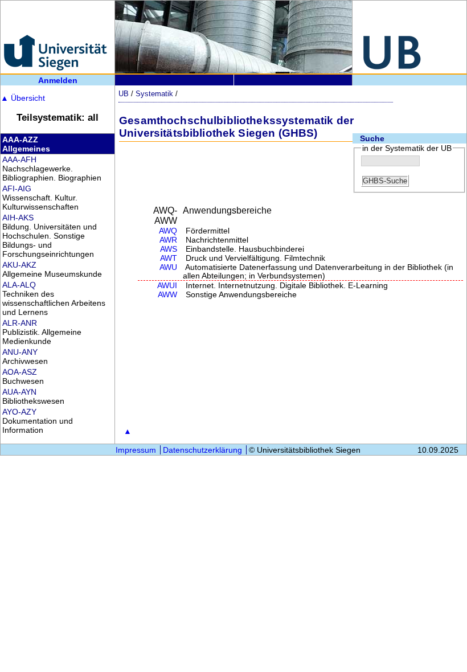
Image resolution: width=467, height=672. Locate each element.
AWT (168, 258)
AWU (168, 267)
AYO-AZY (19, 411)
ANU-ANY (20, 352)
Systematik (154, 93)
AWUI (167, 285)
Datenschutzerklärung (202, 449)
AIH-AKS (18, 217)
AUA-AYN (19, 391)
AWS (168, 249)
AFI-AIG (16, 188)
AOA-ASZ (19, 371)
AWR (168, 240)
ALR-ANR (19, 322)
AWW (167, 294)
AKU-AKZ (19, 264)
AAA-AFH (19, 159)
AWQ (168, 231)
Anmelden (57, 80)
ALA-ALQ (19, 284)
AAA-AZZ (20, 139)
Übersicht (23, 98)
